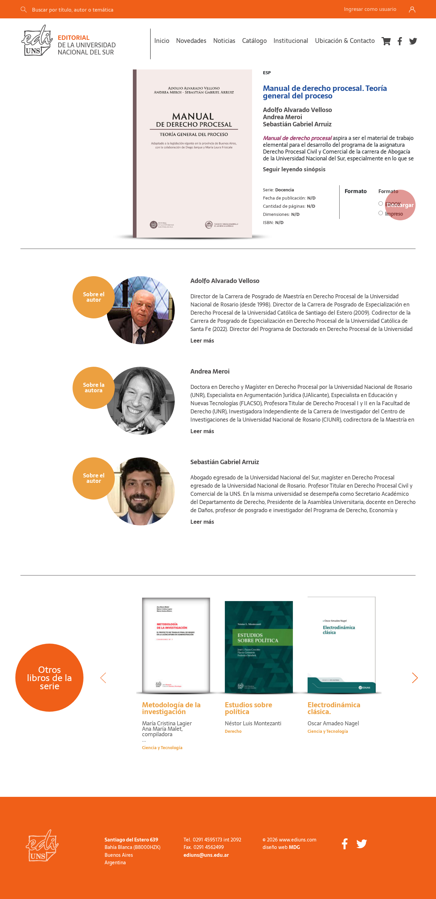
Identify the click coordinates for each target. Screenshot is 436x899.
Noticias (224, 41)
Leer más (202, 340)
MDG (294, 847)
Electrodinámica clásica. (334, 708)
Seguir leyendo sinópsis (294, 169)
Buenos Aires (119, 855)
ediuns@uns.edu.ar (206, 855)
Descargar (400, 205)
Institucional (291, 41)
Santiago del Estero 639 (131, 839)
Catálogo (254, 41)
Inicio (161, 41)
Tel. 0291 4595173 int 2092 (212, 839)
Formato (356, 191)
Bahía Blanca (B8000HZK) (132, 847)
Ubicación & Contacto (345, 41)
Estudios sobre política (248, 708)
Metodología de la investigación (171, 708)
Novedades (191, 41)
